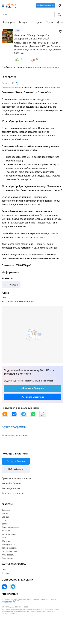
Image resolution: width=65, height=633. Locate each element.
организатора (52, 87)
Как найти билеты (11, 483)
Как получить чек (11, 488)
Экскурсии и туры (9, 551)
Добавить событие (45, 5)
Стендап (37, 22)
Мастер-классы (8, 544)
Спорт (49, 22)
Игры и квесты (8, 555)
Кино (4, 570)
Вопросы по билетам (13, 493)
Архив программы (14, 427)
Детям (4, 524)
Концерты (9, 22)
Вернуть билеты (16, 461)
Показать (14, 284)
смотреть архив (50, 67)
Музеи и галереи (9, 534)
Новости (5, 573)
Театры (23, 22)
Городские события (10, 527)
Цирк (4, 538)
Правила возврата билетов (16, 478)
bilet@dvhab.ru (8, 602)
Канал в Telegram (34, 388)
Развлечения (7, 558)
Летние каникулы (9, 548)
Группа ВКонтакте (34, 397)
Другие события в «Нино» (15, 435)
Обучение (6, 541)
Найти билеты (16, 469)
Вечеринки (6, 531)
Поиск (59, 14)
